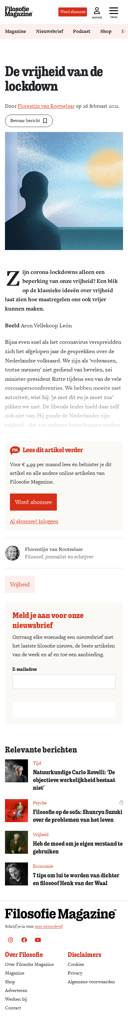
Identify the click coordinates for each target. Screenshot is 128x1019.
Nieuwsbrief (49, 31)
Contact (13, 1007)
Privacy (75, 973)
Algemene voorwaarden (91, 981)
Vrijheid (20, 584)
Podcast (81, 31)
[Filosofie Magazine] (19, 12)
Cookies (76, 964)
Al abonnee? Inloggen (34, 521)
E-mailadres (24, 669)
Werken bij (16, 999)
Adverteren (16, 990)
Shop (106, 31)
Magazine (15, 31)
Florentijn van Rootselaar (46, 106)
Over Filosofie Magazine (29, 964)
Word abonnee (72, 12)
